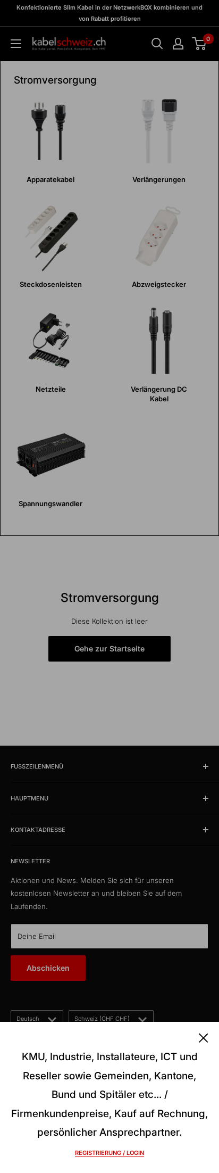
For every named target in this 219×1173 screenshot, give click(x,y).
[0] (199, 43)
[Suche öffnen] (157, 43)
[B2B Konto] (178, 43)
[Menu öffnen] (16, 43)
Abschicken (48, 967)
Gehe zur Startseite (109, 648)
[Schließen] (203, 1036)
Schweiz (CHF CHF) (102, 1018)
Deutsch (27, 1018)
